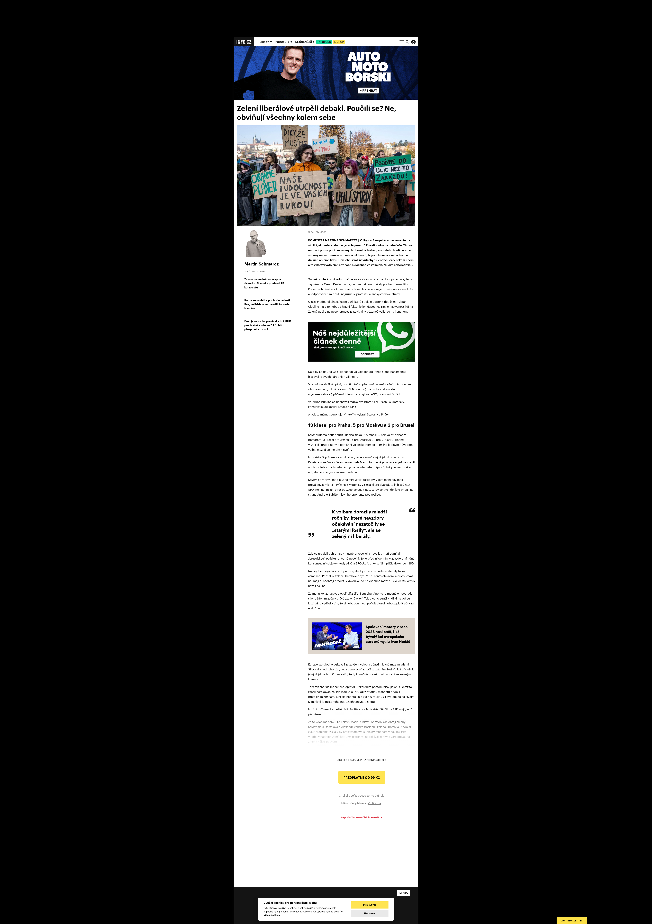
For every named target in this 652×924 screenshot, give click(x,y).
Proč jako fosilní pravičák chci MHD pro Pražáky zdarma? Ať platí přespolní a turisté (267, 325)
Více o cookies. (272, 915)
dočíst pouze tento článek (366, 795)
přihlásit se (374, 803)
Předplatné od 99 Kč (361, 777)
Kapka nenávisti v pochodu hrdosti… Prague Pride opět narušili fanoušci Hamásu (268, 304)
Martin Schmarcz (261, 263)
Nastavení (369, 913)
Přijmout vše (369, 904)
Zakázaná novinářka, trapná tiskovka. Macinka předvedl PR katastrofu (264, 283)
